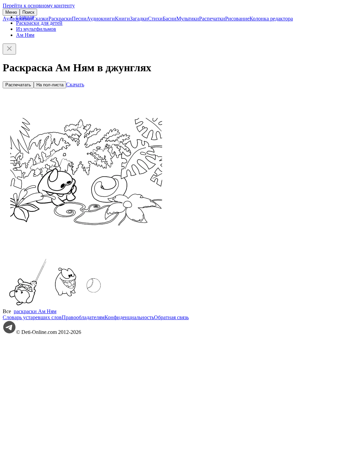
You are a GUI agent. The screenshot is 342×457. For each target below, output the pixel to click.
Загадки (139, 18)
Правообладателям (83, 317)
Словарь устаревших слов (32, 317)
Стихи (155, 18)
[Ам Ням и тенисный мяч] (78, 305)
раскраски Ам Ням (35, 311)
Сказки (40, 18)
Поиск (28, 12)
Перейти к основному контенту (39, 5)
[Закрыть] (9, 49)
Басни (169, 18)
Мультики (187, 18)
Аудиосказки (17, 18)
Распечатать (18, 84)
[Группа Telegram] (9, 332)
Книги (122, 18)
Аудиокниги (101, 18)
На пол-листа (49, 84)
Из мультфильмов (36, 29)
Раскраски (60, 18)
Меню (11, 12)
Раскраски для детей (39, 23)
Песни (79, 18)
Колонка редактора (271, 18)
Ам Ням (25, 35)
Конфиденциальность (129, 317)
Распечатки (212, 18)
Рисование (237, 18)
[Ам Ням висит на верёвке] (28, 305)
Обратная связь (171, 317)
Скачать (75, 84)
